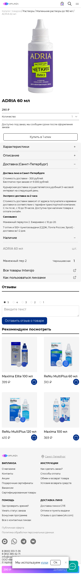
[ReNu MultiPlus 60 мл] (61, 354)
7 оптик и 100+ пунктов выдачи (21, 227)
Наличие (10, 238)
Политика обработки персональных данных (28, 532)
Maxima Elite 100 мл (17, 376)
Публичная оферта (13, 527)
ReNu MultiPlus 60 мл (60, 376)
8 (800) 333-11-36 (11, 551)
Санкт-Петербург (55, 456)
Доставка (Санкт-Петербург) (25, 164)
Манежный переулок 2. (16, 222)
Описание (11, 155)
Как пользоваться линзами (24, 277)
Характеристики (16, 147)
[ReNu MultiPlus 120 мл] (19, 410)
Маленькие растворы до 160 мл (54, 11)
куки (44, 562)
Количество (9, 116)
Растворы (28, 11)
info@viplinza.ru (11, 556)
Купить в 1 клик (40, 137)
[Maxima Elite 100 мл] (19, 354)
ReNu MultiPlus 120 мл (19, 431)
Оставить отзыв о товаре (24, 321)
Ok (55, 562)
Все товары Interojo (18, 270)
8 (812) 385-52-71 (11, 553)
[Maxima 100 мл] (61, 410)
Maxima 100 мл (55, 431)
